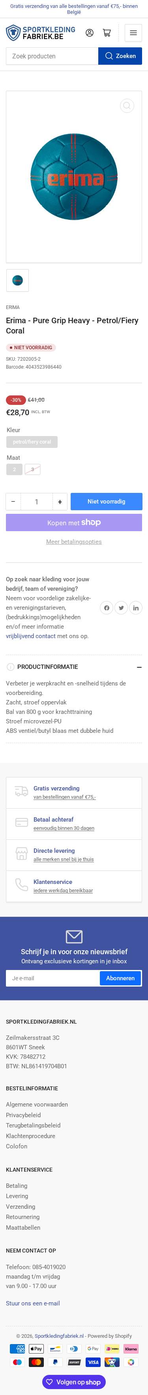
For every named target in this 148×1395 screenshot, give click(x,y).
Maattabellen (23, 1227)
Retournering (22, 1217)
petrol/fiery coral (32, 442)
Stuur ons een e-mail (33, 1303)
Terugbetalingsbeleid (33, 1125)
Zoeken (126, 56)
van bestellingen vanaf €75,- (65, 797)
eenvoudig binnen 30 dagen (64, 828)
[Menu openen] (133, 32)
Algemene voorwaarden (37, 1104)
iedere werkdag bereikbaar (63, 890)
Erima (13, 307)
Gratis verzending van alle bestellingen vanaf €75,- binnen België (74, 9)
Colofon (16, 1146)
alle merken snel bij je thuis (64, 859)
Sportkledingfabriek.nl (59, 1336)
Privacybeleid (23, 1115)
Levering (17, 1196)
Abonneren (120, 978)
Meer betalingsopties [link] (74, 541)
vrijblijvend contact (31, 636)
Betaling (16, 1185)
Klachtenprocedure (30, 1136)
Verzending (20, 1206)
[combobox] (74, 56)
